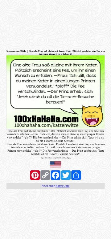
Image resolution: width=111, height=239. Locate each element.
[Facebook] (56, 175)
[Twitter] (66, 175)
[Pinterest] (35, 175)
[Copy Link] (45, 175)
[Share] (76, 175)
